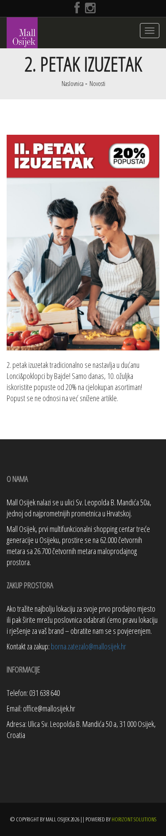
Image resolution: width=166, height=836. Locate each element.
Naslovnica (73, 83)
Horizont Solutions (134, 819)
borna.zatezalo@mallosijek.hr (88, 646)
